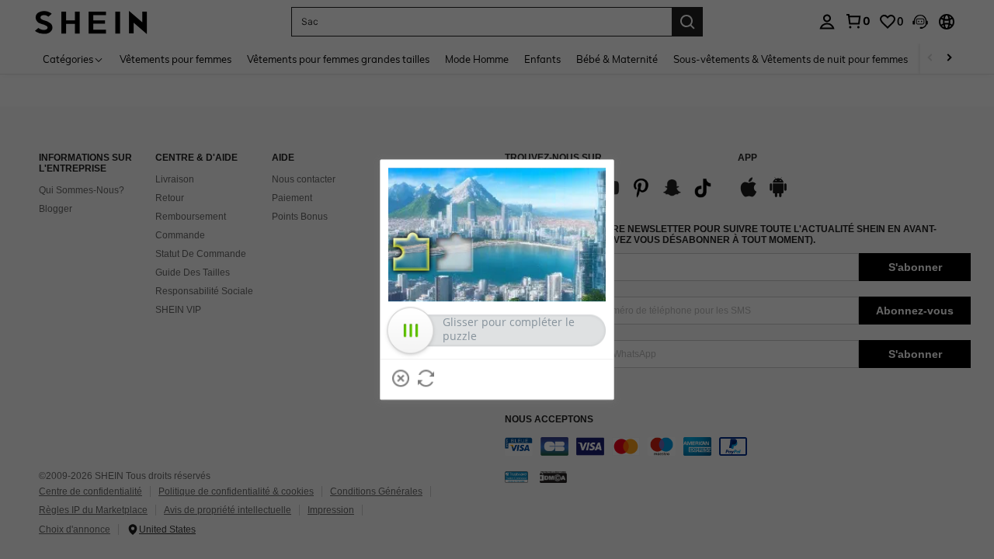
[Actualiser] (426, 378)
